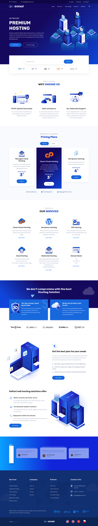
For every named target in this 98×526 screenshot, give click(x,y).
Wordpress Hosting (49, 227)
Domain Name (76, 256)
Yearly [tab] (53, 143)
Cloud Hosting (22, 256)
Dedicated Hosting (49, 256)
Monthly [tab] (44, 143)
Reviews (83, 6)
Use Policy (52, 486)
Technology (68, 6)
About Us (76, 6)
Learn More (21, 237)
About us (32, 486)
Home (53, 6)
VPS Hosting (76, 227)
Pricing (31, 492)
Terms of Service (54, 489)
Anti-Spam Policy (54, 495)
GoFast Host (16, 521)
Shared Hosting (13, 486)
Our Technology (30, 45)
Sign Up (79, 1)
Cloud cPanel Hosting (21, 227)
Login (72, 1)
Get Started (15, 45)
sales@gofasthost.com (28, 1)
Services (59, 6)
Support (87, 1)
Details (22, 181)
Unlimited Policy (54, 498)
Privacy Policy (53, 492)
